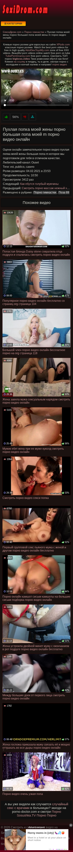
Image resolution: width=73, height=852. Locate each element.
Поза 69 (64, 192)
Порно (56, 811)
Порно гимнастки (45, 192)
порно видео (59, 64)
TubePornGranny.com (17, 55)
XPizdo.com (63, 44)
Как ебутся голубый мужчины (39, 183)
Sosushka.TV (26, 815)
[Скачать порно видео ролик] (32, 116)
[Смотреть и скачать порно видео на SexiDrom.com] (25, 9)
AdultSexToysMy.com (37, 50)
